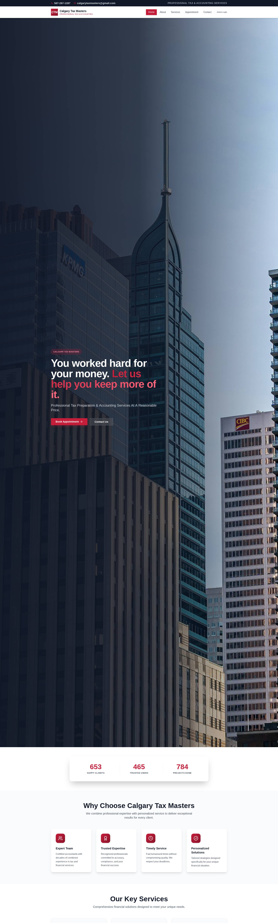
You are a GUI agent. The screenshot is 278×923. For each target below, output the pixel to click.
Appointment (191, 12)
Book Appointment (67, 421)
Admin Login (222, 12)
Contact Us (101, 421)
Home (151, 12)
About (163, 12)
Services (175, 12)
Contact (207, 12)
